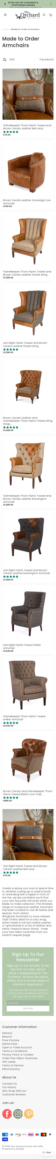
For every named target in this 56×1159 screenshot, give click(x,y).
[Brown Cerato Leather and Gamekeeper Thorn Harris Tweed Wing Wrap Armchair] (28, 386)
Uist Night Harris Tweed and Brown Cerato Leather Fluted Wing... (25, 344)
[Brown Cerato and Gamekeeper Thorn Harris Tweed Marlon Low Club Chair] (28, 760)
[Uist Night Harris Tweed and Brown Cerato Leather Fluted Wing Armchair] (28, 311)
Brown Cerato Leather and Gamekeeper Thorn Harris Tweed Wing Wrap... (28, 421)
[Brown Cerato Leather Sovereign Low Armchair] (28, 169)
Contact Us (9, 1083)
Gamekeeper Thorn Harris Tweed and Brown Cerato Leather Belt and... (27, 127)
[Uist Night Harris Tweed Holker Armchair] (28, 613)
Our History (9, 1087)
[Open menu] (5, 15)
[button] (10, 132)
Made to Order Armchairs (25, 29)
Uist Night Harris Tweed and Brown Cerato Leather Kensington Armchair (26, 571)
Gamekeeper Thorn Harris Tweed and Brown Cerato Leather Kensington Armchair (27, 499)
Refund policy (11, 1069)
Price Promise (10, 1040)
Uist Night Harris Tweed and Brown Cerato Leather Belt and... (25, 867)
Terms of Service (13, 1065)
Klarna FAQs (9, 1044)
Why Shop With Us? (14, 1091)
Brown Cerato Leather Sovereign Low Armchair (27, 202)
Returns (7, 1036)
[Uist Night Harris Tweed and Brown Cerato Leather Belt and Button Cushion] (28, 834)
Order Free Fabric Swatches (20, 1058)
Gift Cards (9, 1062)
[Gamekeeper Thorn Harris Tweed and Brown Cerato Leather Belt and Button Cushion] (28, 94)
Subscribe (28, 1008)
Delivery (7, 1033)
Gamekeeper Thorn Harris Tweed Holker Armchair (24, 718)
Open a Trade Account (17, 1047)
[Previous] (5, 4)
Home (5, 29)
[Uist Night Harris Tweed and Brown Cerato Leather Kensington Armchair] (28, 538)
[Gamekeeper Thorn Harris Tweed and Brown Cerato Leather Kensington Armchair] (28, 464)
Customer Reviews (14, 1094)
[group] (28, 4)
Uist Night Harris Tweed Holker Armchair (22, 646)
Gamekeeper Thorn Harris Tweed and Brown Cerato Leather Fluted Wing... (27, 273)
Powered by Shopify (13, 1149)
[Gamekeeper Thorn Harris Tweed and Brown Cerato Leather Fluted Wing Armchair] (28, 240)
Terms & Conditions (14, 1051)
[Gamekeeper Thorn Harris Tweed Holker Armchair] (28, 685)
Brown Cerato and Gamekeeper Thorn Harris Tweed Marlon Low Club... (28, 792)
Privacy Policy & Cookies (18, 1054)
